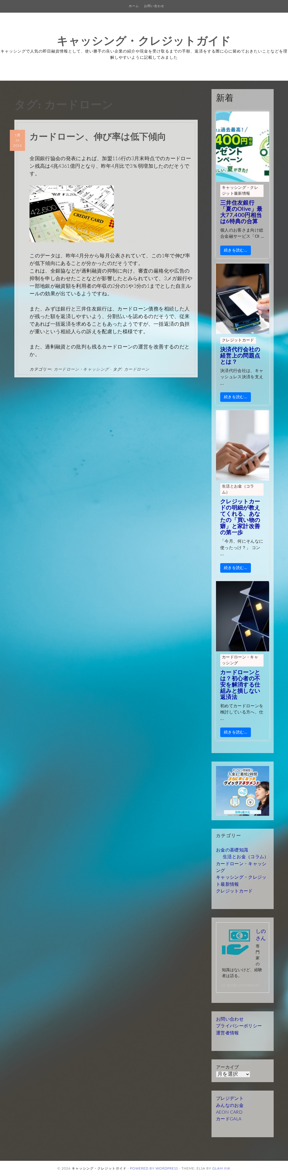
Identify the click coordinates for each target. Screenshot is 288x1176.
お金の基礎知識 (232, 850)
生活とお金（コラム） (238, 489)
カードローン (136, 369)
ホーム (134, 6)
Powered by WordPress (154, 1168)
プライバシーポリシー (239, 1026)
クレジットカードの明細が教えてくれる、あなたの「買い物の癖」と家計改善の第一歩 (240, 517)
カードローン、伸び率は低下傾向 (98, 136)
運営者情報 (227, 1033)
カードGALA (229, 1119)
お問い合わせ (154, 6)
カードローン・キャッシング (81, 369)
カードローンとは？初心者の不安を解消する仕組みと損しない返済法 (240, 685)
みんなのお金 (230, 1105)
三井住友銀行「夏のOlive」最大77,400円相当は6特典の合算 (241, 212)
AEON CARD (229, 1112)
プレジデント (230, 1098)
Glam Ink (221, 1168)
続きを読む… (235, 250)
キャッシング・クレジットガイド (144, 40)
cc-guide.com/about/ (241, 985)
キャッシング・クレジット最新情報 (240, 191)
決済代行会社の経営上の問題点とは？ (240, 356)
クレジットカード (238, 340)
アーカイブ (227, 1067)
